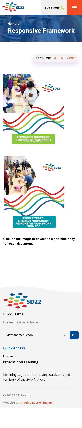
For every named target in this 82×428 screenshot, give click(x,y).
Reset (71, 58)
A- (62, 58)
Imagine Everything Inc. (36, 402)
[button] (74, 7)
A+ (56, 58)
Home (8, 356)
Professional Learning (20, 362)
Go (74, 335)
